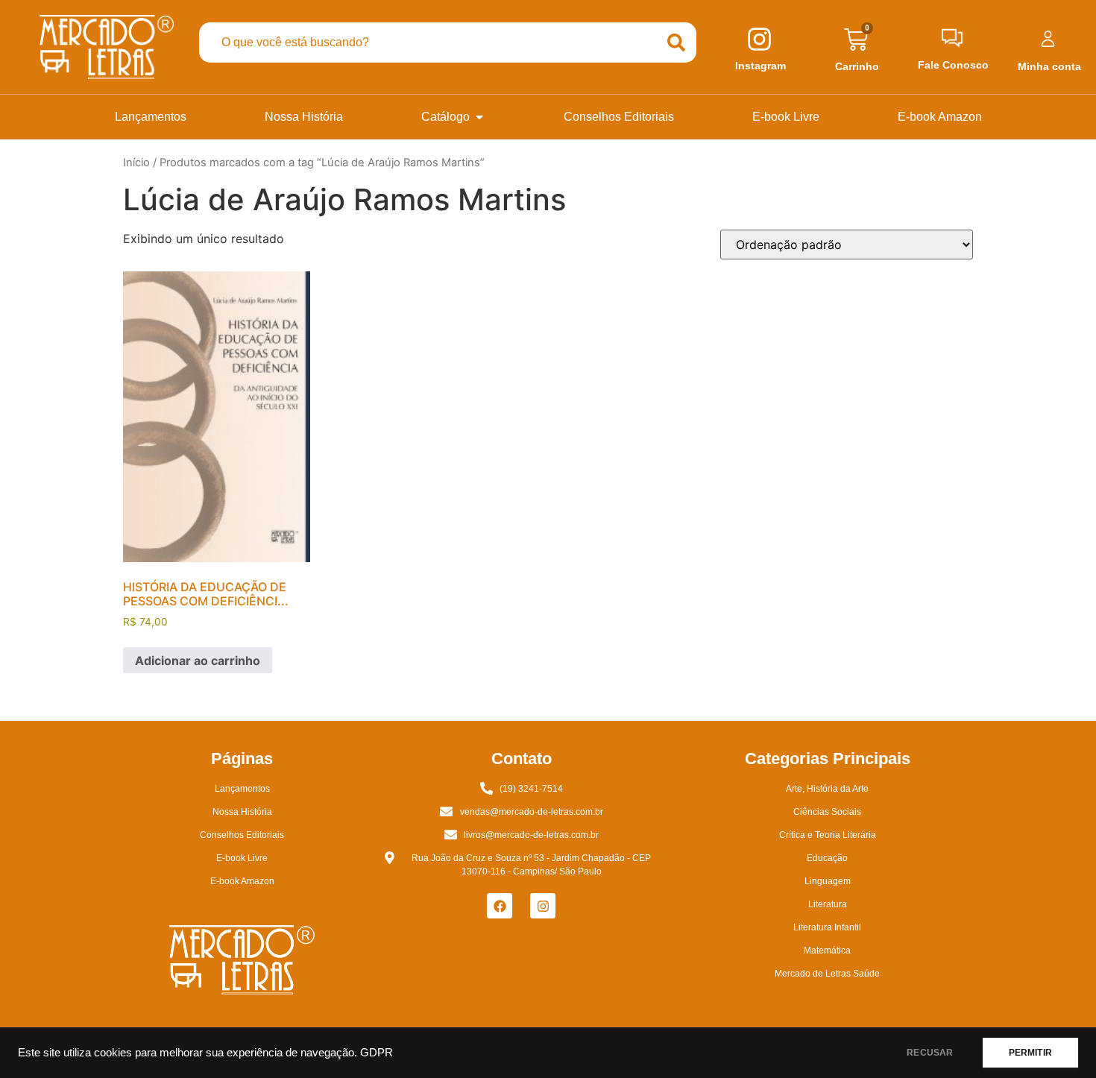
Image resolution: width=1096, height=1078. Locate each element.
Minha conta (1049, 66)
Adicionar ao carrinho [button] (197, 660)
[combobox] (428, 42)
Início (136, 162)
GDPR (376, 1053)
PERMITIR (1030, 1052)
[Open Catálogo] (479, 117)
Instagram (760, 66)
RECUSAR (930, 1052)
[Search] (676, 42)
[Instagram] (542, 905)
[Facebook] (499, 905)
